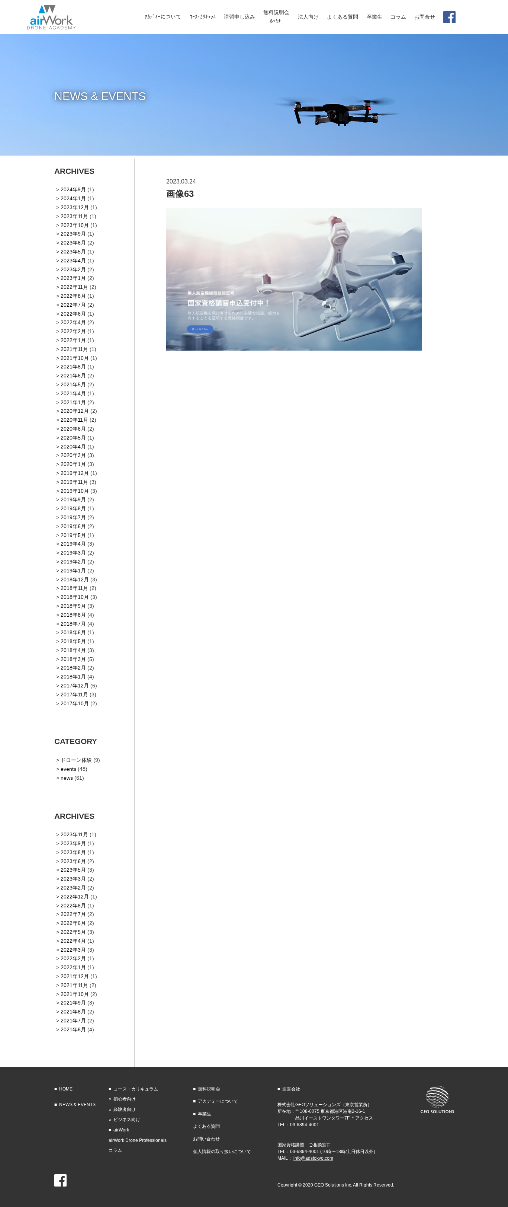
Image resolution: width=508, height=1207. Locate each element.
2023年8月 (73, 852)
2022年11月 (74, 287)
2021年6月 (73, 376)
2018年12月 (75, 579)
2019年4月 (73, 544)
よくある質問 (206, 1126)
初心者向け (124, 1099)
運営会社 (291, 1089)
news (67, 778)
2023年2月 (73, 269)
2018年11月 (74, 588)
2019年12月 (75, 473)
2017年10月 (75, 703)
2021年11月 (74, 349)
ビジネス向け (126, 1119)
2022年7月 (73, 305)
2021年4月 (73, 393)
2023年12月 (75, 207)
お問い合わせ (206, 1138)
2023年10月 (75, 225)
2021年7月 (73, 1021)
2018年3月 (73, 659)
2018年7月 (73, 624)
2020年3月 (73, 455)
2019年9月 (73, 499)
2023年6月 (73, 243)
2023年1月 (73, 278)
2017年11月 (74, 694)
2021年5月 (73, 384)
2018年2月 (73, 668)
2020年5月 (73, 438)
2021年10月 (75, 358)
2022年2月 (73, 331)
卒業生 (204, 1114)
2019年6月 (73, 526)
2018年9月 (73, 606)
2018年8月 (73, 615)
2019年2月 (73, 562)
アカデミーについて (218, 1101)
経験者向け (124, 1109)
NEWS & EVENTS (77, 1104)
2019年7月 (73, 517)
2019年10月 (75, 491)
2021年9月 (73, 1003)
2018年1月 (73, 677)
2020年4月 (73, 447)
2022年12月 (75, 897)
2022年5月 (73, 932)
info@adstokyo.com (313, 1158)
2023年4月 (73, 261)
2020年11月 (74, 420)
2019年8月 (73, 508)
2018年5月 (73, 641)
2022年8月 (73, 296)
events (68, 769)
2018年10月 (75, 597)
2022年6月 (73, 314)
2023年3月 (73, 879)
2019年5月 (73, 535)
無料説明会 (209, 1089)
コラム (115, 1150)
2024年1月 (73, 198)
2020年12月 (75, 411)
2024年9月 (73, 189)
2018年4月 (73, 650)
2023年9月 (73, 234)
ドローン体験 (76, 760)
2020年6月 (73, 429)
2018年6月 (73, 632)
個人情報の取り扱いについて (222, 1151)
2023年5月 (73, 252)
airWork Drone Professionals (138, 1140)
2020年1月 (73, 464)
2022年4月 (73, 322)
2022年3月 (73, 950)
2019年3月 (73, 553)
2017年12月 (75, 686)
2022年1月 (73, 340)
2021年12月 (75, 976)
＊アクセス (362, 1118)
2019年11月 (74, 482)
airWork (121, 1130)
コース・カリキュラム (135, 1089)
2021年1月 (73, 402)
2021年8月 (73, 367)
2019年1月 (73, 571)
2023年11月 (74, 216)
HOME (66, 1089)
